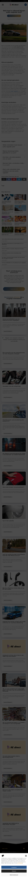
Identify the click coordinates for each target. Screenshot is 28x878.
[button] (26, 856)
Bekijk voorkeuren (14, 874)
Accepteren (14, 867)
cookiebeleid (19, 863)
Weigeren (14, 871)
